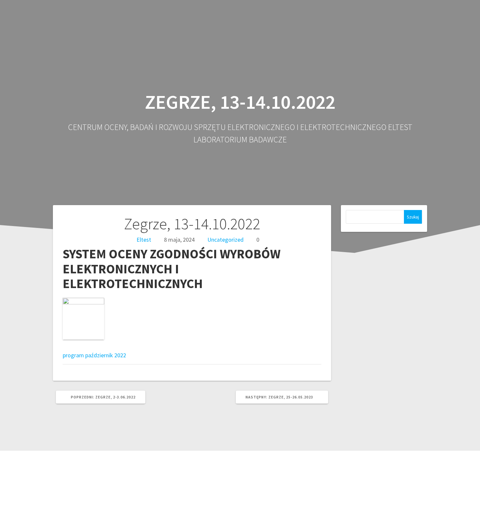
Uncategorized (225, 239)
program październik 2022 (94, 355)
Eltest (143, 239)
